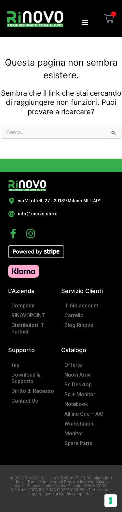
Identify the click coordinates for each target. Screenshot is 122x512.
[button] (84, 22)
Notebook (76, 404)
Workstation (78, 424)
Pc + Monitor (79, 394)
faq (15, 365)
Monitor (73, 433)
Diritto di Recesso (32, 391)
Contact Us (24, 401)
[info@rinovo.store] (11, 214)
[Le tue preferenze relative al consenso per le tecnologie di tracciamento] (110, 500)
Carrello (74, 315)
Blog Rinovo (78, 325)
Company (22, 306)
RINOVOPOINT (28, 315)
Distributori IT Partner (27, 328)
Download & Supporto (25, 378)
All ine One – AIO (83, 414)
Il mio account (81, 306)
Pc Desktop (78, 384)
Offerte (73, 365)
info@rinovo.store (37, 213)
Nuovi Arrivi (78, 375)
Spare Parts (78, 443)
